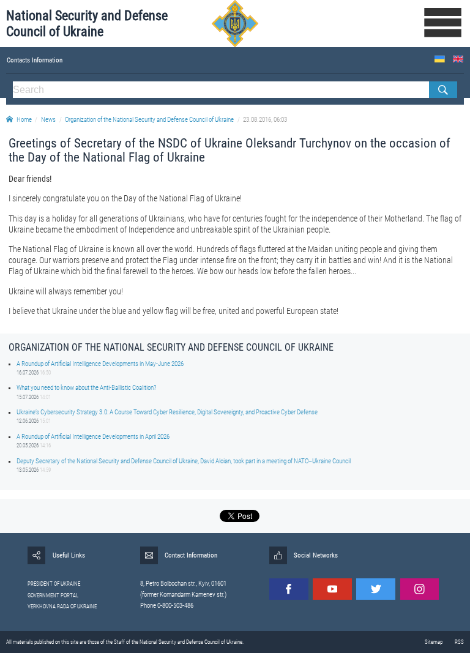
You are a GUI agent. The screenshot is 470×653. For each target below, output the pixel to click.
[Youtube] (332, 589)
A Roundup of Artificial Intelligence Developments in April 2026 (93, 437)
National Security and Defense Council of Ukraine (87, 23)
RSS (459, 642)
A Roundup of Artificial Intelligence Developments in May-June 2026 (100, 364)
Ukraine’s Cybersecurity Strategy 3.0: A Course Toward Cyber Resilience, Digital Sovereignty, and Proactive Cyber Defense (167, 412)
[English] (458, 59)
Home (24, 120)
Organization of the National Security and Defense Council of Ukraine (149, 120)
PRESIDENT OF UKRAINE (54, 584)
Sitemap (433, 642)
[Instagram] (419, 589)
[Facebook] (288, 589)
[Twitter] (375, 589)
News (48, 120)
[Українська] (440, 59)
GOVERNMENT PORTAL (53, 595)
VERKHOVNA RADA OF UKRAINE (62, 606)
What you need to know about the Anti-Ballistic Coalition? (86, 388)
